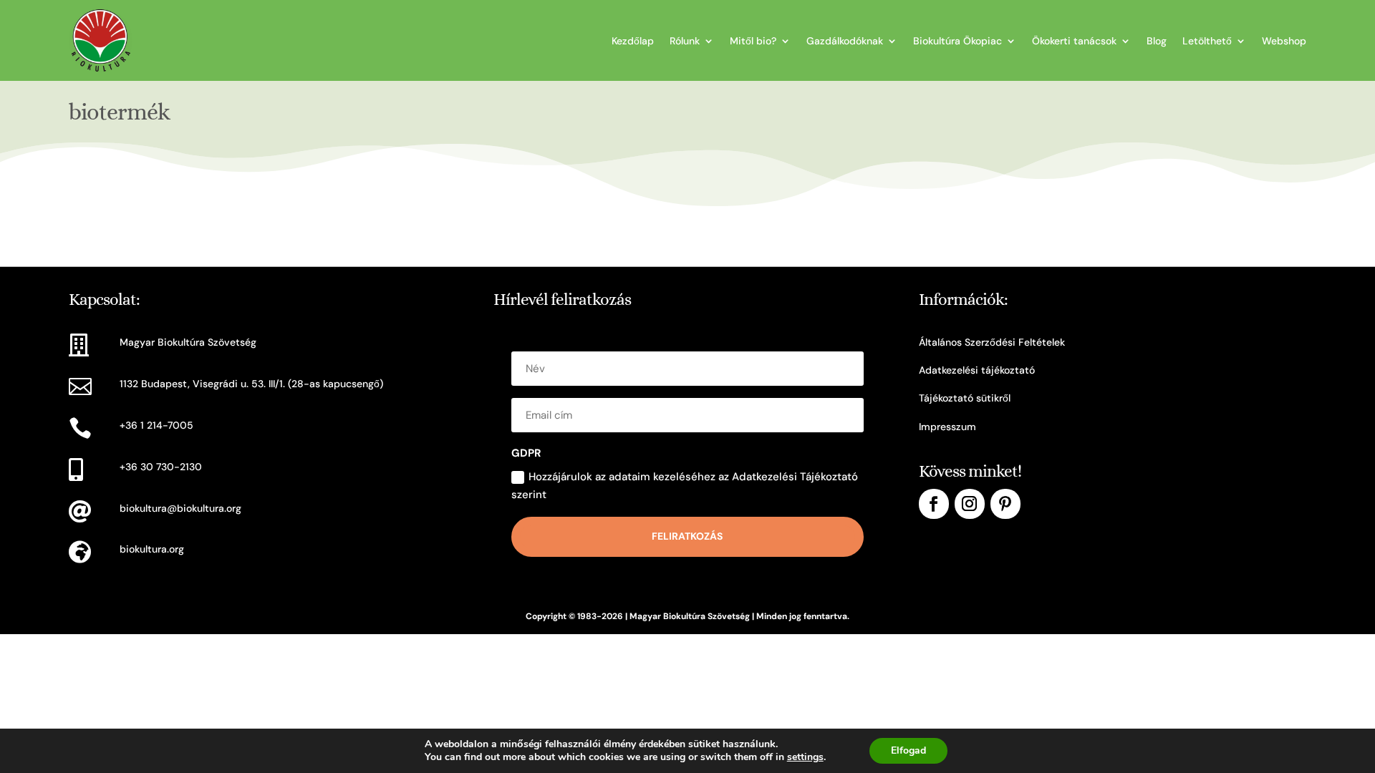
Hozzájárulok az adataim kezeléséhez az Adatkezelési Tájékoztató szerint (684, 486)
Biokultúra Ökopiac (957, 40)
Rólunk (685, 40)
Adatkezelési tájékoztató (977, 370)
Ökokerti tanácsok (1074, 40)
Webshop (1284, 40)
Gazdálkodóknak (844, 40)
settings (805, 757)
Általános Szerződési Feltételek (992, 342)
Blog (1157, 40)
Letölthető (1207, 40)
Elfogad (908, 750)
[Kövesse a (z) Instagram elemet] (970, 504)
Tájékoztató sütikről (964, 398)
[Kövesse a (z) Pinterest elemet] (1005, 504)
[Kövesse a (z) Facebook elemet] (934, 504)
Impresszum (947, 426)
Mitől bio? (753, 40)
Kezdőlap (633, 40)
